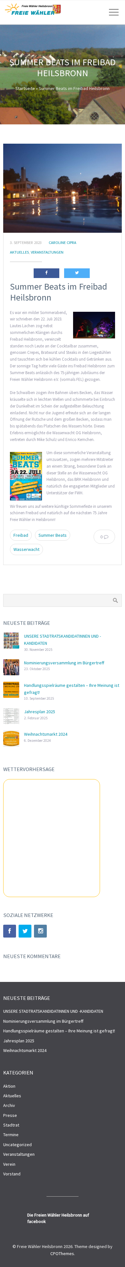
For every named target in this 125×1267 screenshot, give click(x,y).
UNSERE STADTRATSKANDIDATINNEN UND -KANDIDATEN (53, 1011)
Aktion (9, 1086)
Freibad (20, 535)
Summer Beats (52, 535)
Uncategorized (17, 1144)
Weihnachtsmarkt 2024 (45, 734)
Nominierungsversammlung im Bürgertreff (64, 663)
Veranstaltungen (47, 252)
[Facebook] (9, 931)
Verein (9, 1164)
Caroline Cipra (62, 242)
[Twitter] (25, 931)
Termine (11, 1134)
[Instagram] (40, 931)
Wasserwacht (26, 549)
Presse (10, 1115)
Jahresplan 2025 (39, 711)
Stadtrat (11, 1125)
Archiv (9, 1105)
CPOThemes (62, 1253)
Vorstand (12, 1174)
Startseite (25, 88)
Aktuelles (19, 252)
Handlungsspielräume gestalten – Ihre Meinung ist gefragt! (59, 1031)
